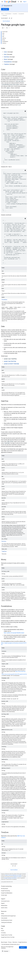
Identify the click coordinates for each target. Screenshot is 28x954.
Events (2, 930)
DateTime (6, 56)
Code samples (4, 918)
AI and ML (15, 13)
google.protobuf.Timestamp (11, 363)
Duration (4, 541)
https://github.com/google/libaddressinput (14, 632)
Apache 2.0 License (17, 876)
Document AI (8, 6)
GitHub (2, 913)
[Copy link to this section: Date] (6, 326)
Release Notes (4, 905)
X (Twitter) (3, 932)
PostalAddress (8, 61)
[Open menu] (2, 1)
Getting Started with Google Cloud (8, 915)
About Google (4, 942)
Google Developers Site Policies (10, 877)
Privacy (9, 942)
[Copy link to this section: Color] (6, 69)
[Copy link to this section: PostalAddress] (13, 606)
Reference (5, 15)
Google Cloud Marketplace (6, 892)
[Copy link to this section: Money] (7, 560)
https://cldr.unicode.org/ (20, 671)
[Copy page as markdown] (7, 28)
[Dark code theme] (25, 111)
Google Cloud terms (22, 942)
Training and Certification (6, 922)
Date (5, 54)
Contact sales (4, 895)
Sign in (24, 1)
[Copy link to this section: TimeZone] (9, 832)
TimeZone (6, 64)
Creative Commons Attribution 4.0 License (13, 875)
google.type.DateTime (10, 361)
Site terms (15, 942)
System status (4, 907)
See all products (4, 888)
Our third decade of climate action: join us (11, 944)
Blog (2, 928)
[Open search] (18, 1)
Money (5, 59)
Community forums (5, 901)
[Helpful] (9, 18)
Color (5, 52)
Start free (5, 9)
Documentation (8, 13)
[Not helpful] (11, 18)
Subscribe (23, 947)
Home (2, 13)
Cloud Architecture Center (6, 920)
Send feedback (6, 21)
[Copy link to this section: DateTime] (9, 401)
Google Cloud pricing (5, 890)
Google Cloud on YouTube (6, 935)
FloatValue (4, 299)
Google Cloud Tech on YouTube (7, 937)
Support (3, 903)
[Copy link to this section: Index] (6, 48)
